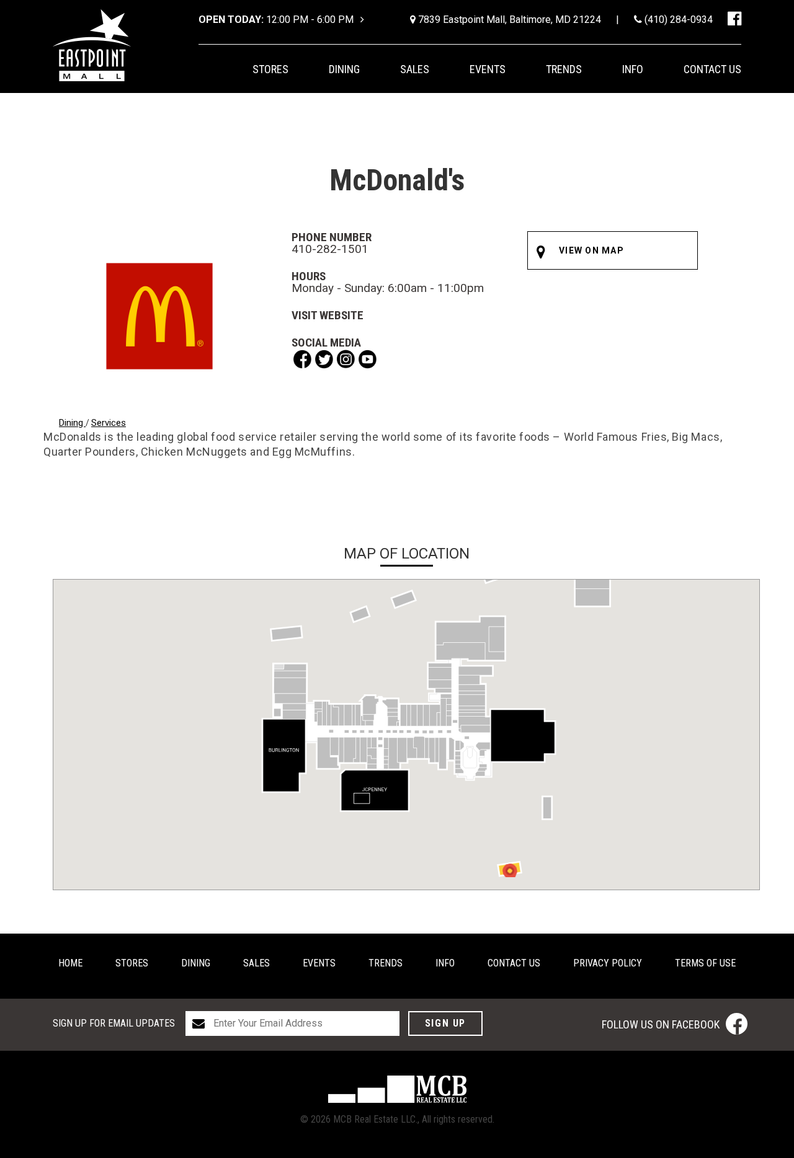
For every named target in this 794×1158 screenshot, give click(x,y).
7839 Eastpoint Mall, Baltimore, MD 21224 (508, 19)
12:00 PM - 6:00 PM (277, 19)
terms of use (705, 963)
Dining (72, 422)
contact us (712, 69)
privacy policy (607, 963)
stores (270, 69)
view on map (591, 250)
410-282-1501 (330, 249)
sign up (445, 1023)
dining (344, 69)
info (632, 69)
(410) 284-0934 (677, 19)
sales (414, 69)
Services (108, 422)
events (488, 69)
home (70, 963)
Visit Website (328, 315)
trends (564, 69)
